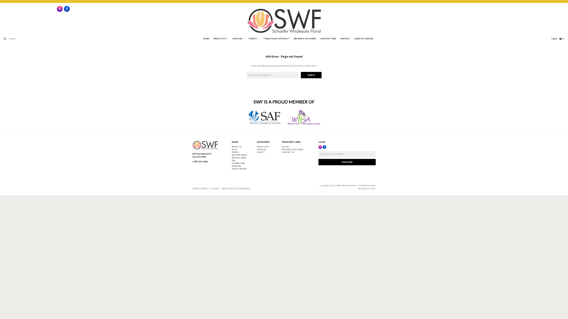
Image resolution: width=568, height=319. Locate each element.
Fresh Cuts (219, 38)
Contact (345, 38)
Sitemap (215, 188)
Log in (554, 38)
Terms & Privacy (200, 188)
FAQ (233, 160)
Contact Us (288, 152)
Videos (235, 152)
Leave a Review (239, 168)
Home (206, 38)
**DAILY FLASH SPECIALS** (276, 38)
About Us (237, 146)
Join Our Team (328, 38)
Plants (253, 38)
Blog (234, 149)
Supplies (237, 38)
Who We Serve (239, 158)
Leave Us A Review (363, 38)
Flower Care (238, 163)
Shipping (236, 166)
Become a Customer (305, 38)
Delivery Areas (239, 155)
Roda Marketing (241, 188)
